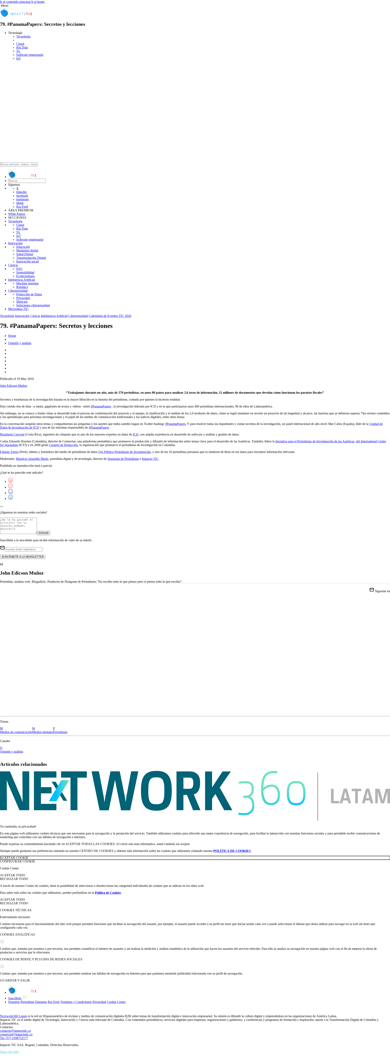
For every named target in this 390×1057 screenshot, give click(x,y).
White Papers (16, 214)
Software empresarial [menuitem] (29, 54)
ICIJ (135, 434)
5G (18, 232)
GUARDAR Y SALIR (15, 980)
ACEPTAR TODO (12, 875)
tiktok (20, 203)
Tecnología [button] (15, 33)
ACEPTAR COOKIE (14, 857)
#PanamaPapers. (175, 424)
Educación (23, 247)
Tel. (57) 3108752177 (14, 1038)
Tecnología (15, 221)
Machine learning (27, 283)
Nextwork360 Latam (13, 1016)
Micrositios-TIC (18, 309)
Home (12, 335)
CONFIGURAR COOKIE (17, 861)
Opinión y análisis (19, 343)
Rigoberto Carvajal (12, 434)
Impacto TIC (150, 458)
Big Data (22, 228)
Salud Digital (24, 254)
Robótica (22, 287)
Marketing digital (27, 250)
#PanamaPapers (101, 406)
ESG (19, 268)
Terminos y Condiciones (76, 1002)
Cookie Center (116, 1002)
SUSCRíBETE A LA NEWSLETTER (23, 556)
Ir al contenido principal (15, 1)
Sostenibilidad (25, 272)
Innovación (15, 243)
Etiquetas (41, 1002)
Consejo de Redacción (63, 445)
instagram (22, 199)
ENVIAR (44, 533)
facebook (22, 195)
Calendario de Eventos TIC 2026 (110, 316)
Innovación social (27, 261)
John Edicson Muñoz (13, 385)
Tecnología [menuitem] (23, 36)
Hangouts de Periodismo (123, 458)
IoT (18, 236)
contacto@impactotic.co (15, 1030)
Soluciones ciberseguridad (33, 305)
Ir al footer (38, 1)
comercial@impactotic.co (16, 1034)
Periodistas (27, 1002)
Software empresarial (29, 239)
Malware (22, 301)
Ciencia (13, 265)
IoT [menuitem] (18, 58)
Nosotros (14, 1002)
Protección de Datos (29, 294)
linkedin (21, 192)
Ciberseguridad (18, 290)
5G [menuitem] (18, 51)
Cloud (20, 225)
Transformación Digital (31, 257)
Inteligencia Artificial (21, 279)
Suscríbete (15, 998)
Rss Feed (22, 206)
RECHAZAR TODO (14, 879)
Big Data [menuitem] (22, 47)
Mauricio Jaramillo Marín (32, 458)
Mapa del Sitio (9, 1052)
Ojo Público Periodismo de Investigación (124, 452)
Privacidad (23, 298)
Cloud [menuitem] (20, 43)
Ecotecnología (25, 276)
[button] (195, 6)
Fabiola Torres (9, 452)
